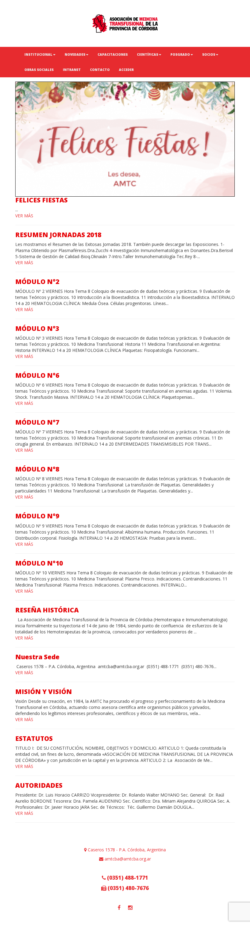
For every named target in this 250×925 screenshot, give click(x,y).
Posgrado (180, 54)
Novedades (75, 54)
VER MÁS (24, 216)
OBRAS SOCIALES (39, 70)
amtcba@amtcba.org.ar (127, 859)
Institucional (38, 54)
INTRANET (72, 70)
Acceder (126, 70)
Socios (208, 54)
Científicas (147, 54)
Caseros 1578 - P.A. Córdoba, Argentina (126, 850)
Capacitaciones (113, 54)
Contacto (100, 70)
